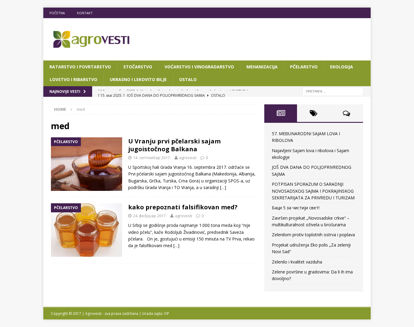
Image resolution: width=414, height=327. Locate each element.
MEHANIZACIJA (262, 67)
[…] (223, 187)
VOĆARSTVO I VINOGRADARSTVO (199, 67)
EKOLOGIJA (341, 67)
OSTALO (188, 79)
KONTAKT (85, 13)
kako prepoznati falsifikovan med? (183, 207)
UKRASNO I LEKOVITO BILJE (138, 79)
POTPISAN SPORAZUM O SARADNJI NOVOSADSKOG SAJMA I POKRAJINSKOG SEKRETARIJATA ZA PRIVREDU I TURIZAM (313, 191)
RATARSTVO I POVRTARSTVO (80, 67)
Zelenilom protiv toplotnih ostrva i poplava (313, 234)
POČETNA (57, 13)
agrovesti (187, 157)
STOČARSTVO (137, 67)
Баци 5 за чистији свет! (295, 208)
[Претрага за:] (332, 91)
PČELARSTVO (304, 67)
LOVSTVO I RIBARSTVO (73, 79)
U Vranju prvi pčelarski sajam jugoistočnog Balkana (174, 145)
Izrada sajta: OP (155, 313)
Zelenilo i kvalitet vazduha (297, 262)
